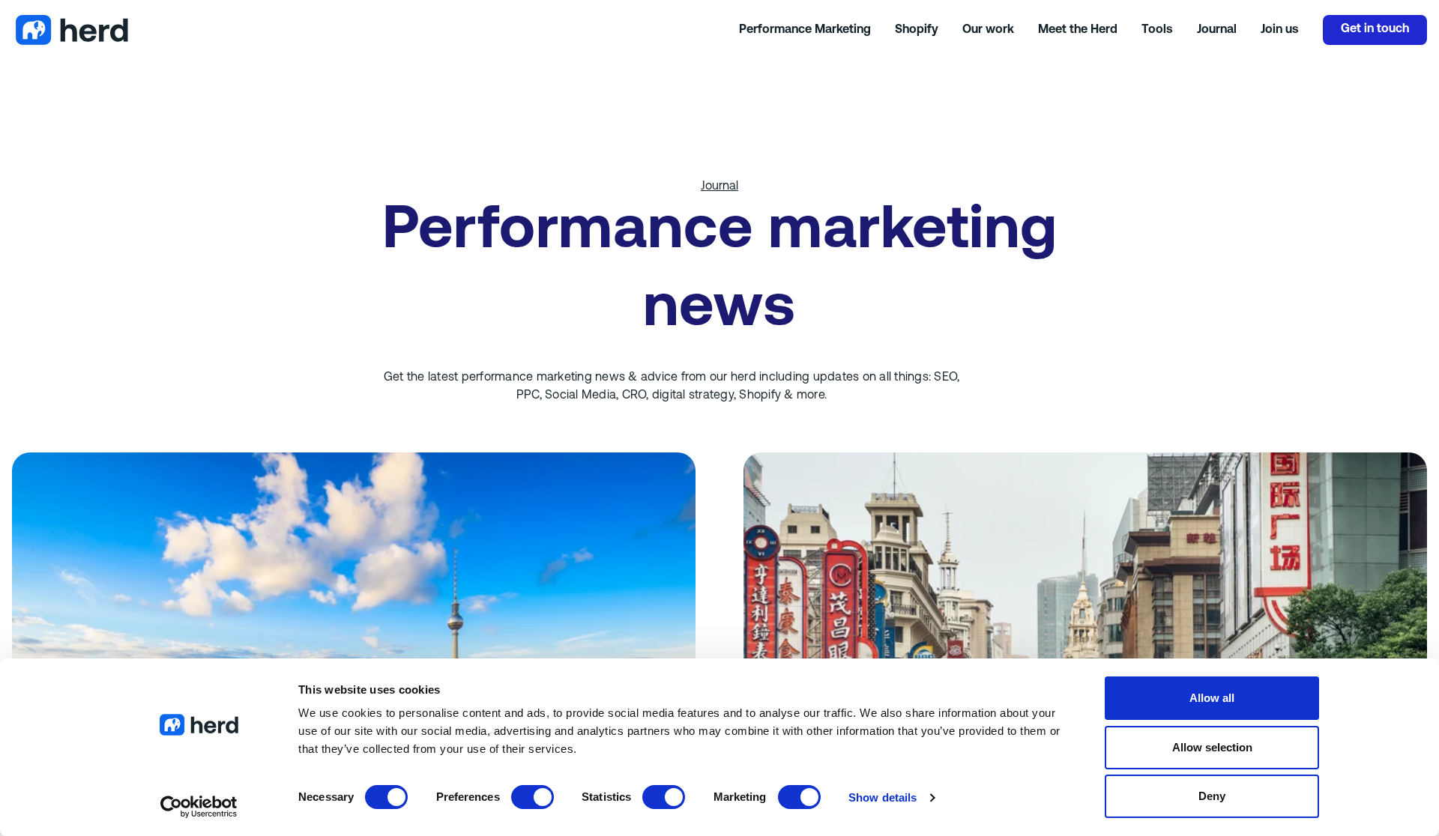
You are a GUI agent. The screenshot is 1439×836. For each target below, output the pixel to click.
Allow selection (1212, 747)
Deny (1211, 796)
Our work (988, 30)
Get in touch (1375, 29)
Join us (1280, 30)
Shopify (916, 30)
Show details (882, 797)
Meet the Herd (1077, 30)
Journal (1217, 30)
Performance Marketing (805, 30)
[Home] (375, 30)
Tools (1157, 30)
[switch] (532, 797)
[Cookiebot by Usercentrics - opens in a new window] (199, 807)
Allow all (1211, 697)
